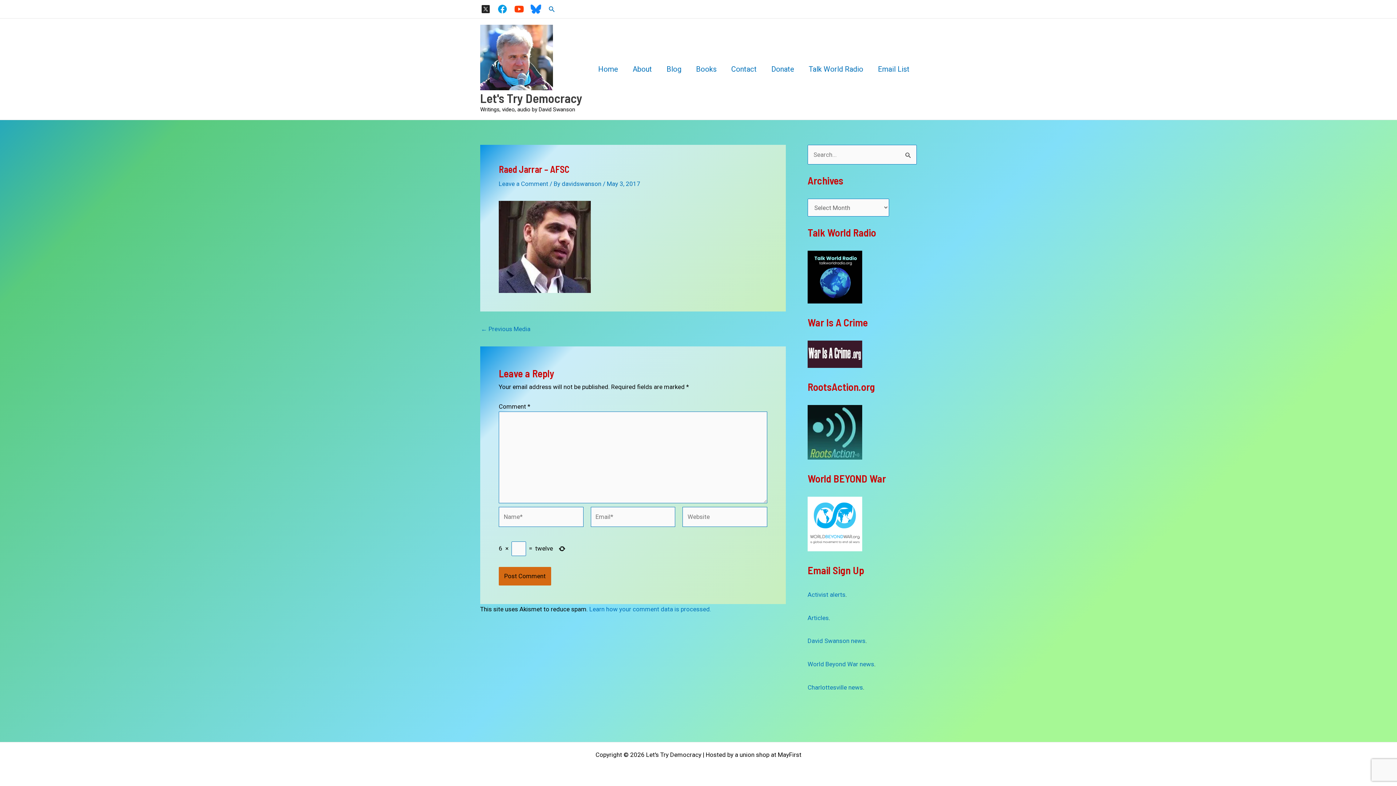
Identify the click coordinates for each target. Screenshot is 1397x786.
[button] (552, 9)
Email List (894, 69)
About (642, 69)
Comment (514, 406)
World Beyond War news (841, 664)
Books (706, 69)
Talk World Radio (836, 69)
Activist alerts (826, 594)
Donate (782, 69)
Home (608, 69)
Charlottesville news (835, 687)
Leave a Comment (523, 183)
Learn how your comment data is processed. (650, 609)
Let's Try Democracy (531, 98)
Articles (818, 618)
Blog (673, 69)
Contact (744, 69)
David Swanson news (836, 640)
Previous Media (505, 329)
